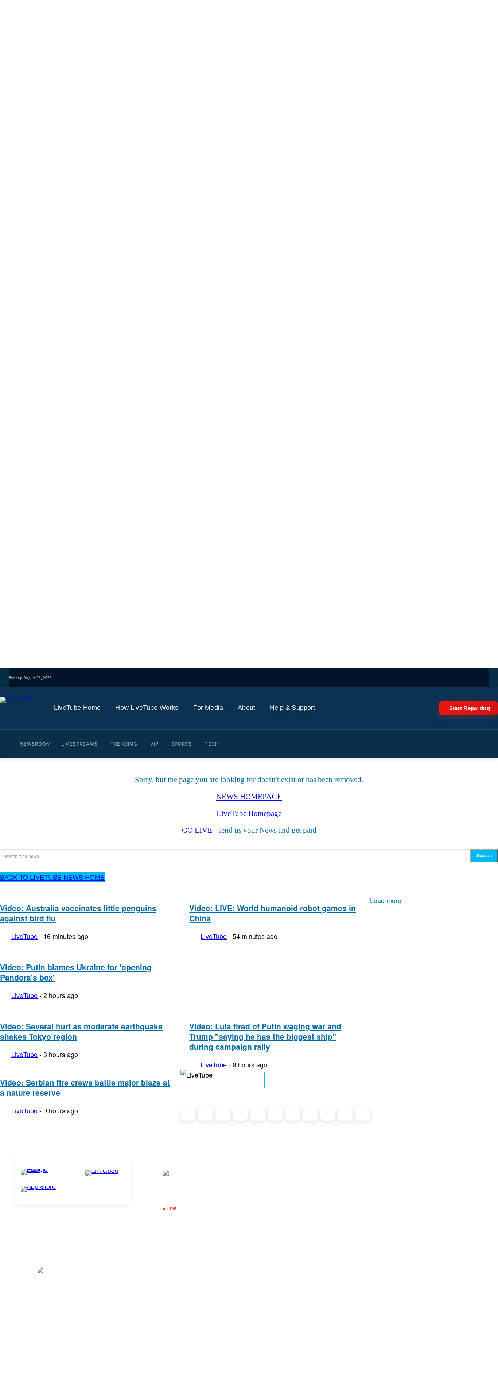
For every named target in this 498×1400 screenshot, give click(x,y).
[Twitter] (271, 677)
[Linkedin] (291, 677)
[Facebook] (261, 677)
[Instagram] (241, 677)
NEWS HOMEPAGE (249, 796)
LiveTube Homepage (249, 813)
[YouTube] (281, 677)
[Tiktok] (251, 677)
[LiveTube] (16, 708)
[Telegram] (301, 677)
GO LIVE (197, 830)
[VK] (311, 677)
